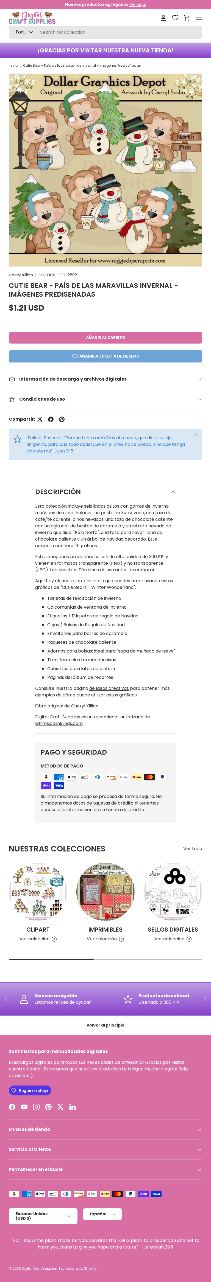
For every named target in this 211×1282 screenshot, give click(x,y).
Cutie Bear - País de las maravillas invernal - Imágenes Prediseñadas (82, 65)
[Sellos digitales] (173, 892)
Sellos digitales (173, 930)
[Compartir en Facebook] (50, 419)
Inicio (13, 65)
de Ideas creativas (109, 688)
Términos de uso (96, 570)
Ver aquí (137, 4)
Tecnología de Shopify (78, 1268)
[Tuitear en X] (39, 419)
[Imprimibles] (105, 892)
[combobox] (105, 32)
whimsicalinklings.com (59, 723)
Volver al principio (105, 1025)
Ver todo (192, 848)
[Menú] (199, 18)
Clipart (38, 930)
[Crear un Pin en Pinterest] (61, 419)
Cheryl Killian (21, 275)
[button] (187, 18)
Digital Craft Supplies (39, 1268)
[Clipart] (38, 892)
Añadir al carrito (105, 337)
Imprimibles (105, 930)
